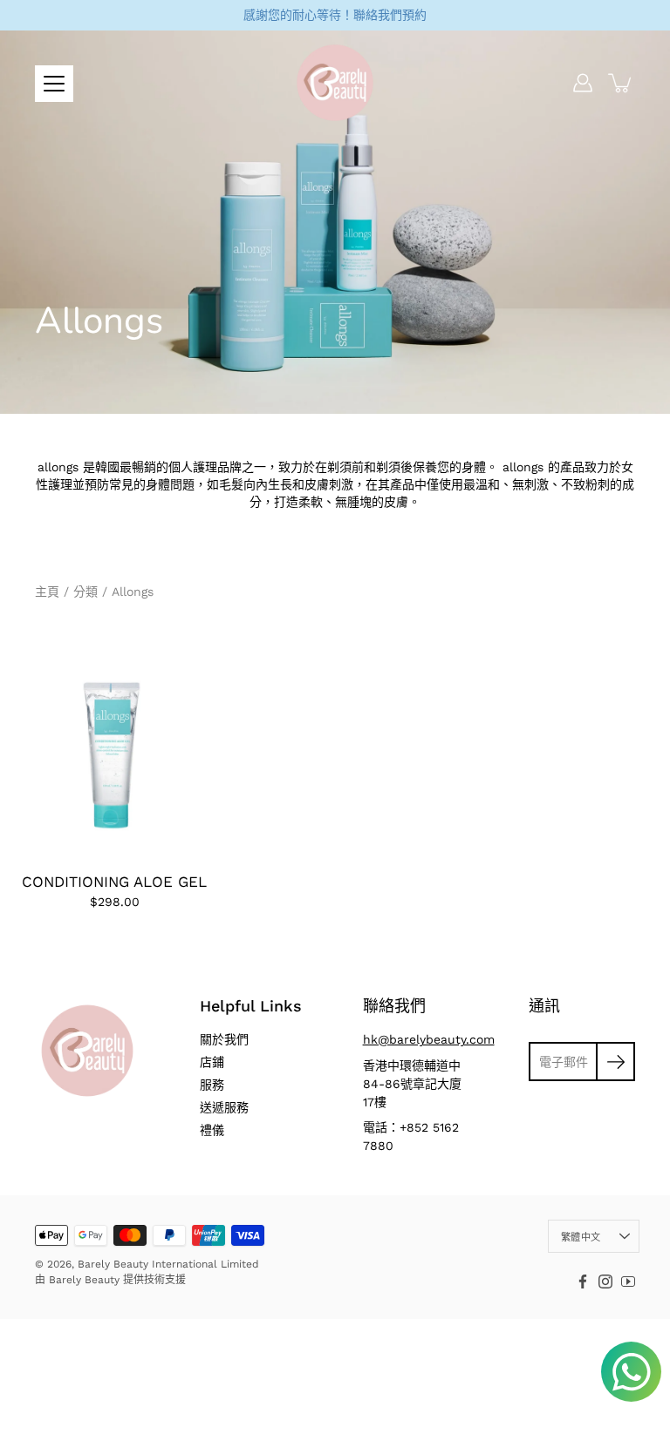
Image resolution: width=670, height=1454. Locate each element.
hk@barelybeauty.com (429, 1039)
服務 (212, 1085)
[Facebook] (583, 1281)
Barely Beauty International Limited (168, 1264)
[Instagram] (605, 1281)
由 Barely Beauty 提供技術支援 (110, 1280)
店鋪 (212, 1062)
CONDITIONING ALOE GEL (114, 881)
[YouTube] (628, 1281)
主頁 (47, 592)
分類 (85, 592)
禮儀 (212, 1130)
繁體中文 (580, 1237)
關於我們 (224, 1039)
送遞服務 (224, 1107)
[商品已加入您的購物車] (621, 83)
